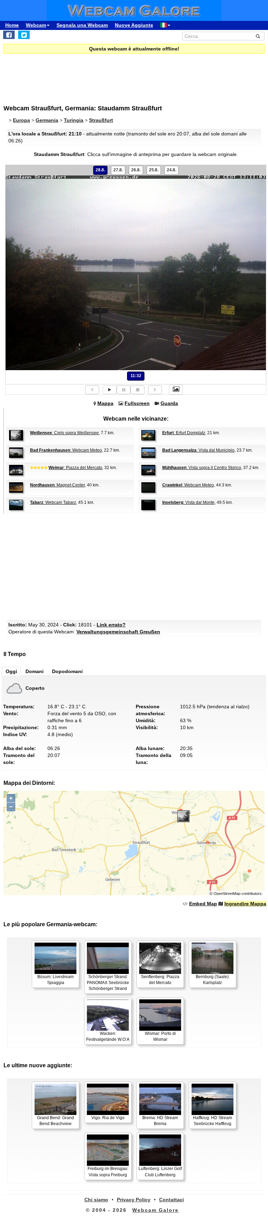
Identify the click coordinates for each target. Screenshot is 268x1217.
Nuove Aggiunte (134, 25)
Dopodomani (67, 671)
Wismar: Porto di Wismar (160, 1036)
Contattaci (171, 1199)
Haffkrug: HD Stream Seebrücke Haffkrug (212, 1120)
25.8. (153, 169)
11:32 (136, 375)
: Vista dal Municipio (198, 450)
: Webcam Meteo (66, 450)
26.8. (136, 169)
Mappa (105, 403)
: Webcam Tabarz (53, 502)
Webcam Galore (155, 1210)
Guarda (169, 403)
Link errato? (111, 624)
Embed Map (203, 903)
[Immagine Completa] (176, 390)
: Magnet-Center (57, 485)
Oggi (11, 671)
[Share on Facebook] (9, 34)
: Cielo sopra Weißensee (64, 432)
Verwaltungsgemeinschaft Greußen (118, 631)
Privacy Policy (133, 1199)
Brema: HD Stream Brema (160, 1120)
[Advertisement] (61, 74)
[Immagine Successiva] (155, 389)
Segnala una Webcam (82, 25)
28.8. (100, 169)
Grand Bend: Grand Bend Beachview (55, 1120)
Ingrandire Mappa (245, 903)
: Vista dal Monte (188, 502)
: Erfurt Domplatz (183, 432)
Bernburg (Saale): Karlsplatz (213, 979)
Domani (34, 671)
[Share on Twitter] (24, 34)
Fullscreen (137, 403)
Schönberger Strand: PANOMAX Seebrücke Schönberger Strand (108, 982)
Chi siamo (96, 1199)
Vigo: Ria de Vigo (108, 1117)
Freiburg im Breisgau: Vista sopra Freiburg (108, 1171)
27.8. (118, 169)
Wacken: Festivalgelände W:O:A (107, 1036)
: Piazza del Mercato (75, 467)
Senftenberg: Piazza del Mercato (160, 979)
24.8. (171, 169)
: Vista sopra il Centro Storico (201, 467)
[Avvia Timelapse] (110, 389)
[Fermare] (137, 389)
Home (12, 25)
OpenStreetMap (227, 893)
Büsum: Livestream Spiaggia (55, 979)
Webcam (36, 25)
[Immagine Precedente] (92, 389)
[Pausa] (124, 389)
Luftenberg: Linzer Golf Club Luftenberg (160, 1171)
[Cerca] (258, 36)
